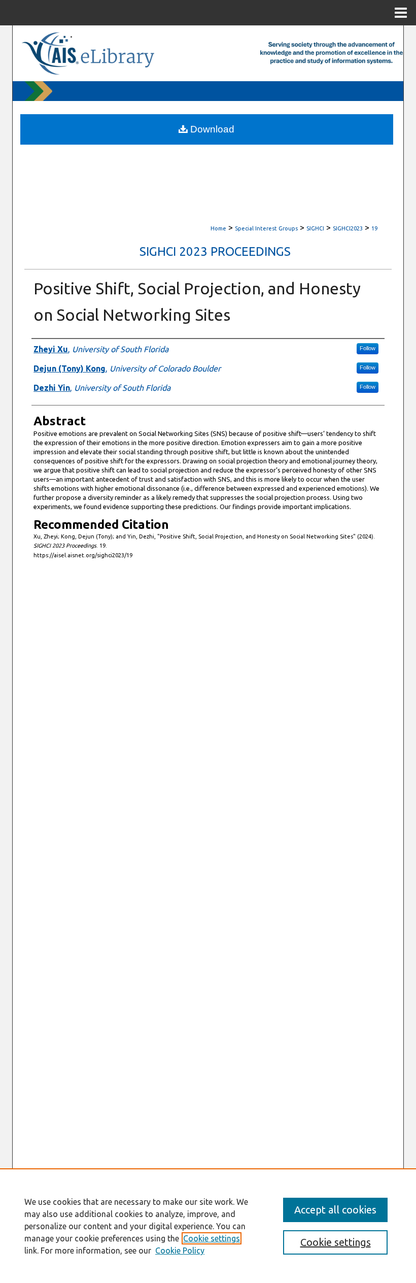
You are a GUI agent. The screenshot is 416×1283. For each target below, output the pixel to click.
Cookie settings (211, 1238)
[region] (208, 1225)
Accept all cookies (335, 1210)
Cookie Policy (179, 1250)
